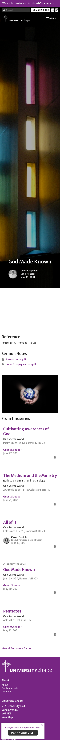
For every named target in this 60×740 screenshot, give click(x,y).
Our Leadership (10, 688)
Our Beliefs (8, 691)
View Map (7, 717)
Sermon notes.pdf (15, 359)
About (5, 684)
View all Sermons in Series (16, 648)
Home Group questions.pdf (20, 364)
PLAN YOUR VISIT (23, 733)
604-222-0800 (41, 10)
